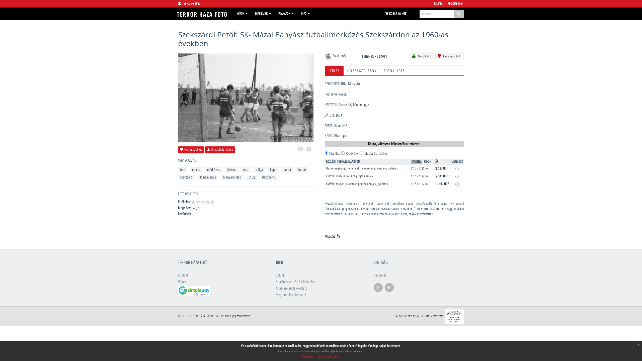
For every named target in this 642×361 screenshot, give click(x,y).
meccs (196, 170)
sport (345, 136)
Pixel (416, 161)
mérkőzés (213, 170)
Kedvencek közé (192, 149)
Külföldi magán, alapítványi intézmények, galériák (357, 184)
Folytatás (307, 356)
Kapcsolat (380, 275)
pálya (259, 170)
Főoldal (183, 275)
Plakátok (284, 14)
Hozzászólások (361, 70)
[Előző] (300, 150)
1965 (252, 177)
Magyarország (232, 177)
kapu (273, 170)
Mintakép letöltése (221, 149)
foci (182, 170)
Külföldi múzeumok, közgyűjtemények (349, 176)
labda (287, 170)
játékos (231, 170)
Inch (428, 161)
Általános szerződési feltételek (295, 282)
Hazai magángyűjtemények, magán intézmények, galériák (362, 168)
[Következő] (308, 150)
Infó (304, 14)
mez (246, 170)
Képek (241, 14)
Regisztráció (455, 3)
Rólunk (280, 275)
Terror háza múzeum (203, 316)
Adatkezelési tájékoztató (291, 288)
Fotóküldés (394, 70)
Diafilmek (261, 14)
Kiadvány (352, 153)
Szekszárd (186, 177)
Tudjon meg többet (329, 356)
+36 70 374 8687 (351, 214)
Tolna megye (208, 177)
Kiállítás (334, 153)
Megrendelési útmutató (291, 295)
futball (302, 170)
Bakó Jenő (268, 177)
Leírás (334, 70)
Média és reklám (375, 153)
